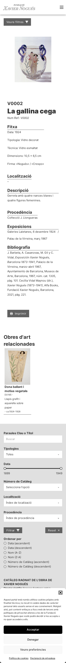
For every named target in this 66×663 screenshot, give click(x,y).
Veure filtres (15, 22)
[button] (60, 592)
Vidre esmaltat (28, 148)
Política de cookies (18, 658)
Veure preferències (33, 649)
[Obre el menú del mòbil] (61, 7)
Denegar (33, 639)
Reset (52, 530)
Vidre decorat (29, 140)
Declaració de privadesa (42, 658)
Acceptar (33, 629)
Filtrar (10, 530)
